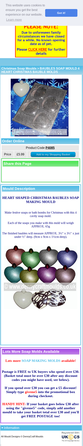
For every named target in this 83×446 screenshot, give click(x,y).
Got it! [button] (61, 12)
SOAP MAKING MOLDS (41, 361)
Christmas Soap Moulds (18, 68)
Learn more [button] (14, 19)
